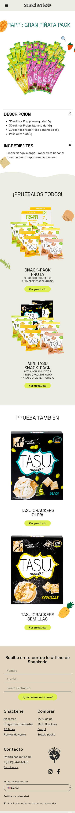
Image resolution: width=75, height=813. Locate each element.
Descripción (17, 114)
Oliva (37, 514)
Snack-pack (37, 270)
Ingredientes (18, 145)
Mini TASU (37, 363)
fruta (37, 274)
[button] (7, 5)
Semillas (37, 619)
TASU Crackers (37, 510)
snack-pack (37, 367)
